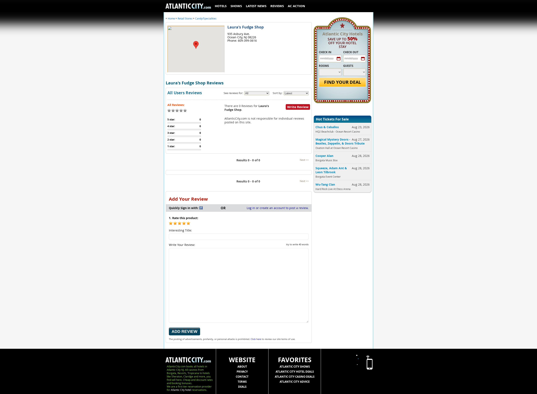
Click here (256, 339)
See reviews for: (233, 93)
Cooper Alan (324, 156)
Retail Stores (185, 18)
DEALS (242, 387)
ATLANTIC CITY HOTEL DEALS (295, 371)
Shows (236, 6)
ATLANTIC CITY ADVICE (295, 382)
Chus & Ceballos (327, 127)
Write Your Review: (239, 245)
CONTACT (242, 376)
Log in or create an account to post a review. (278, 208)
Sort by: (277, 93)
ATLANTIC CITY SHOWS (295, 366)
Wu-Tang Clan (325, 184)
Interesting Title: (180, 230)
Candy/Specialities (205, 18)
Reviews (277, 6)
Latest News (256, 6)
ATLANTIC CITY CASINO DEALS (294, 376)
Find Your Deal (342, 82)
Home (171, 18)
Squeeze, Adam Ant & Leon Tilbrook (331, 170)
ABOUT (242, 366)
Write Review (298, 107)
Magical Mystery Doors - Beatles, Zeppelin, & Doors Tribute (340, 141)
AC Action (296, 6)
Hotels (221, 6)
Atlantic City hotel (181, 389)
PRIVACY (242, 371)
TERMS (242, 382)
